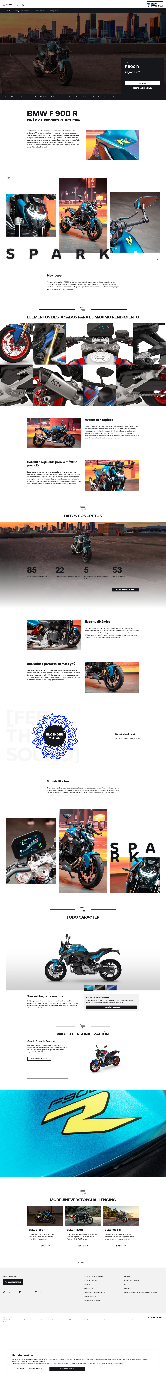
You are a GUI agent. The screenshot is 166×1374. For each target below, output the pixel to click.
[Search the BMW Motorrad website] (16, 4)
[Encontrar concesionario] (23, 4)
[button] (7, 4)
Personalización (39, 11)
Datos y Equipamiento (21, 11)
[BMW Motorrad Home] (155, 5)
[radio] (132, 736)
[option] (16, 344)
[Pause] (158, 260)
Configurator (53, 11)
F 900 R (7, 11)
